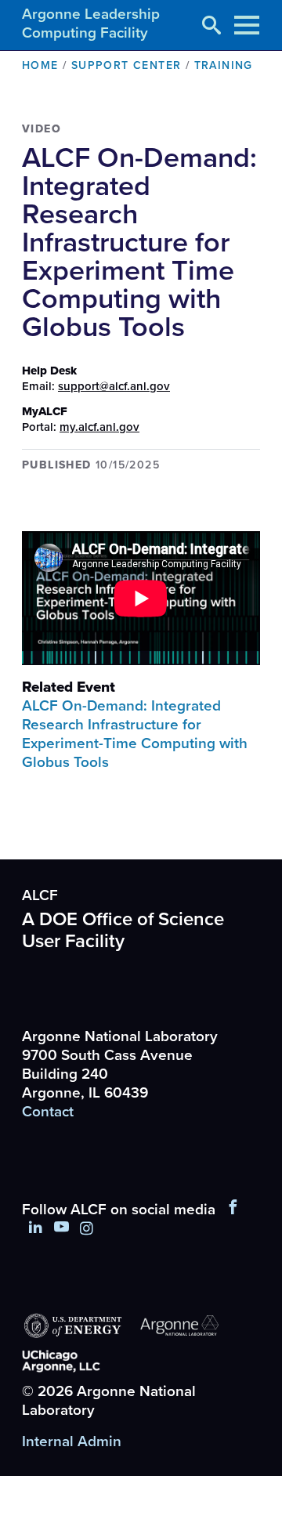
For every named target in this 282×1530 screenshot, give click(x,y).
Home (40, 65)
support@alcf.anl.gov (114, 386)
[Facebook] (233, 1209)
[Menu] (246, 25)
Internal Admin (71, 1441)
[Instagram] (86, 1229)
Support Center (126, 65)
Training (223, 65)
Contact (48, 1111)
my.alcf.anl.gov (99, 427)
